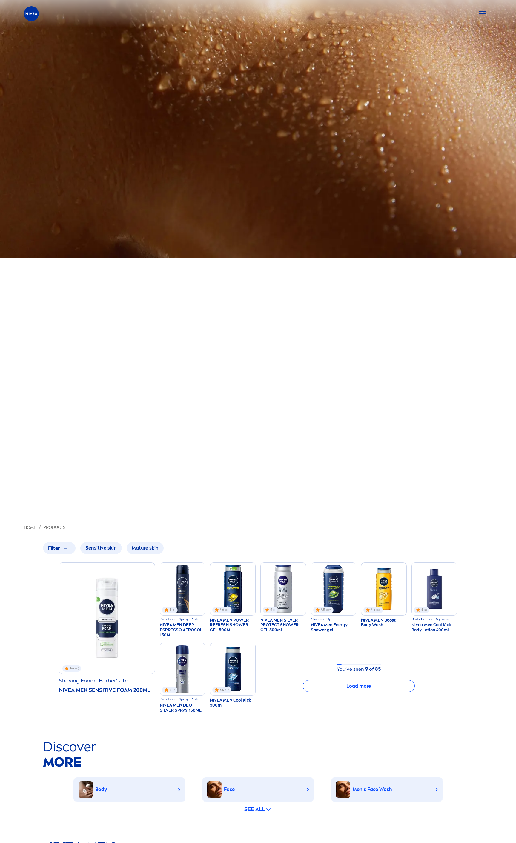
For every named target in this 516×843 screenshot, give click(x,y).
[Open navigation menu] (482, 13)
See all (254, 809)
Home (30, 527)
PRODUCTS (54, 527)
